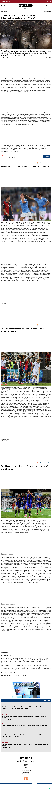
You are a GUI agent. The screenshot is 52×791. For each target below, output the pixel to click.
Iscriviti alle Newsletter (5, 1)
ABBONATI (48, 1)
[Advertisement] (11, 69)
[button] (26, 690)
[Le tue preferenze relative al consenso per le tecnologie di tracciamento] (49, 788)
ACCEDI (49, 5)
